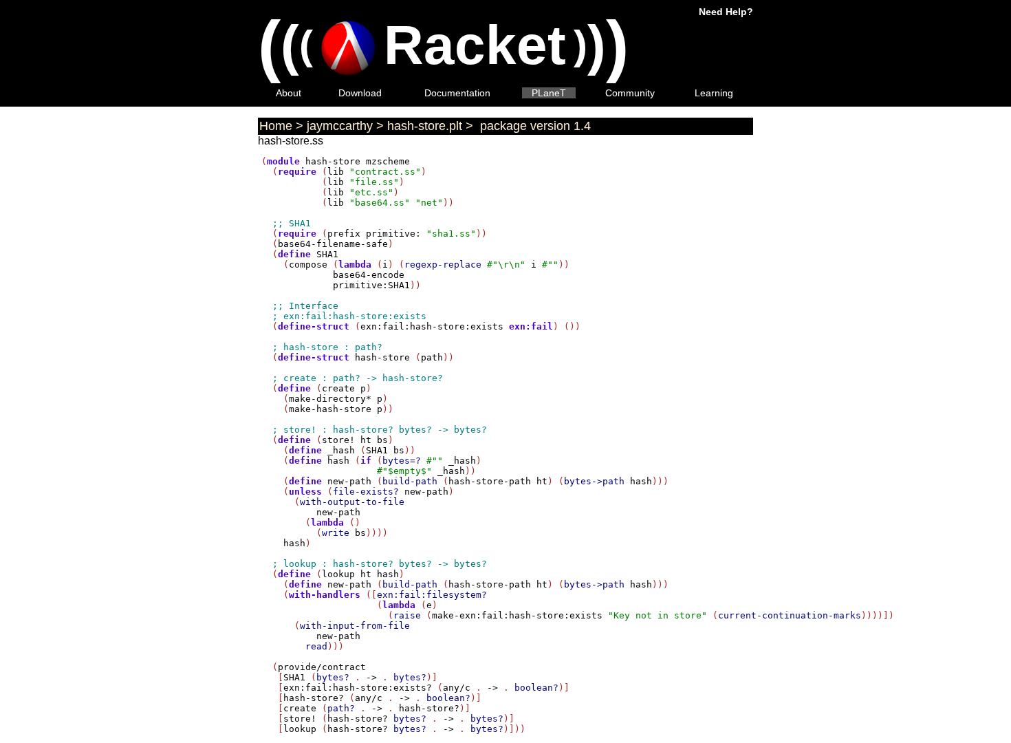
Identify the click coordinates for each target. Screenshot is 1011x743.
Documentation (457, 92)
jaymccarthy (340, 126)
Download (360, 92)
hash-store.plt (424, 126)
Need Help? (726, 11)
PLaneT (549, 92)
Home (275, 126)
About (288, 92)
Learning (714, 92)
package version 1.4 (534, 126)
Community (630, 92)
